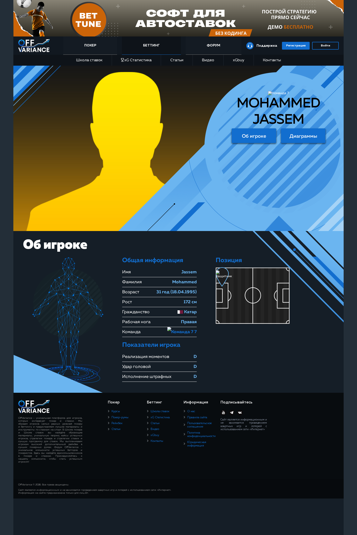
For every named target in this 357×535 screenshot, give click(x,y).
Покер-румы (119, 417)
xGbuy (238, 60)
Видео (208, 60)
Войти (325, 45)
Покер (90, 45)
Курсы (115, 411)
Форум (213, 45)
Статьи (176, 60)
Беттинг (151, 45)
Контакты (272, 60)
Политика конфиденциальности (201, 434)
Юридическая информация (196, 444)
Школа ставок (89, 60)
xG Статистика (138, 60)
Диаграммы (303, 136)
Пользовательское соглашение (199, 425)
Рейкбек (116, 423)
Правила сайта (197, 417)
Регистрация (296, 45)
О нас (191, 411)
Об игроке (254, 136)
